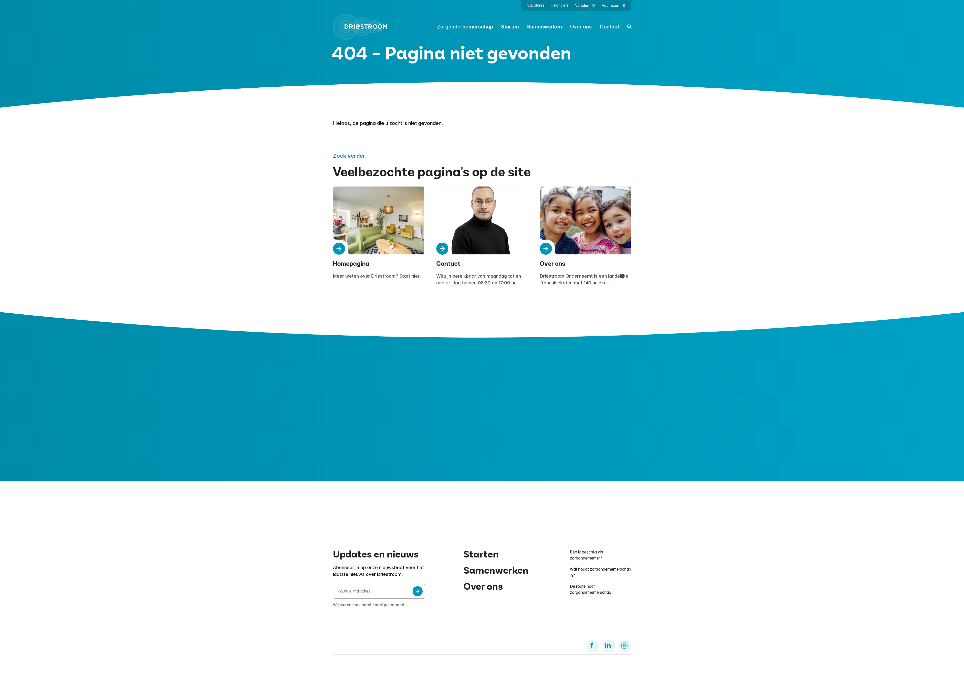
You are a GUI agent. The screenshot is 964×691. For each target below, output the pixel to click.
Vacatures (535, 5)
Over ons (581, 27)
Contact (609, 27)
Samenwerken (544, 27)
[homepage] (360, 27)
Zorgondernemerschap (465, 27)
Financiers (560, 5)
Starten (510, 27)
